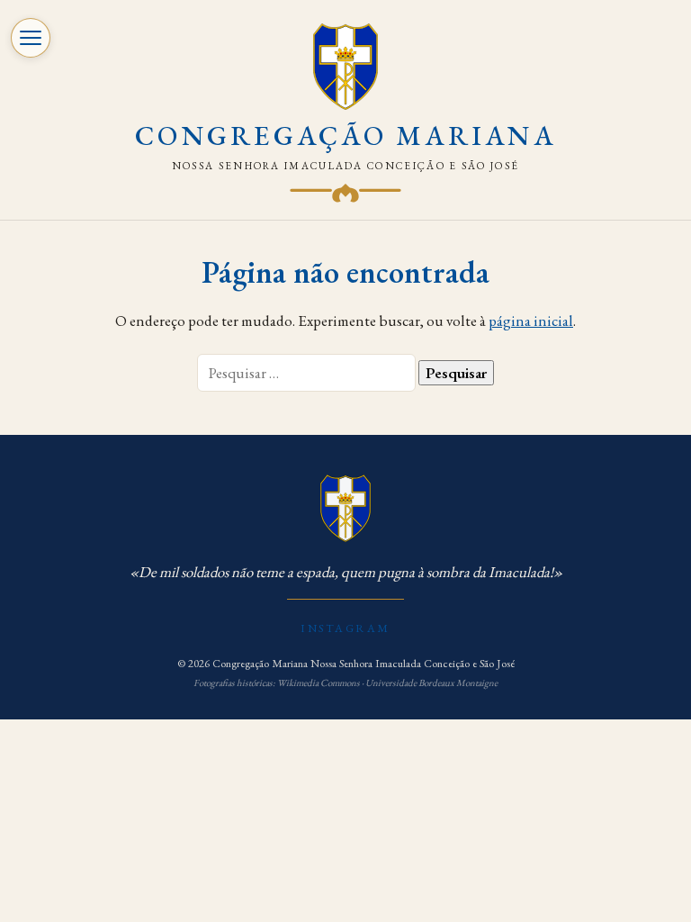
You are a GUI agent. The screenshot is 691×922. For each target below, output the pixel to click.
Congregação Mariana (345, 135)
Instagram (345, 628)
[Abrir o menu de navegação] (30, 38)
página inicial (531, 320)
